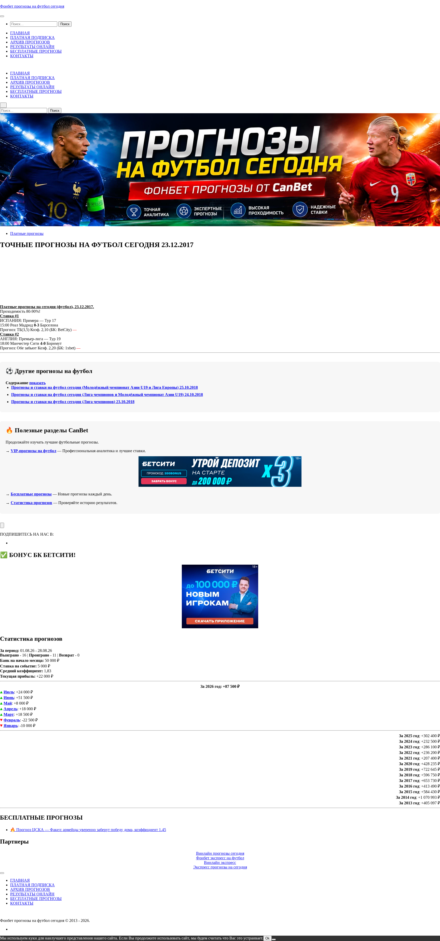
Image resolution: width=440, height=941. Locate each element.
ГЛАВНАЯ (20, 33)
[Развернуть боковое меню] (2, 525)
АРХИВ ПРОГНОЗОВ (30, 42)
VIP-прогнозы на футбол (33, 451)
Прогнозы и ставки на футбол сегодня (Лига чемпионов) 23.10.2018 (72, 402)
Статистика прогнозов (31, 503)
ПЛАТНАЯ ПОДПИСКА (32, 37)
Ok (267, 938)
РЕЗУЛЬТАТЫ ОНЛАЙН (32, 47)
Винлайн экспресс (220, 862)
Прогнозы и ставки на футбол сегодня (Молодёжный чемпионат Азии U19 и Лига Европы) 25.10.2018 (104, 387)
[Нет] (274, 939)
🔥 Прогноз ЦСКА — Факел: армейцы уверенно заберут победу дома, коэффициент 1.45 (88, 830)
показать (37, 383)
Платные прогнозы (27, 233)
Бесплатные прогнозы (31, 494)
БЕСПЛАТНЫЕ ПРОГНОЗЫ (36, 51)
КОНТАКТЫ (21, 56)
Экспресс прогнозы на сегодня (220, 867)
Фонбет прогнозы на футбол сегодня (32, 6)
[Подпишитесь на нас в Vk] (11, 543)
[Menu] (2, 16)
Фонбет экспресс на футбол (220, 858)
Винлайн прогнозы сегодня (220, 853)
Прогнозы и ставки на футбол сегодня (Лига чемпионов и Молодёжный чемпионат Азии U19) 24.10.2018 (107, 394)
